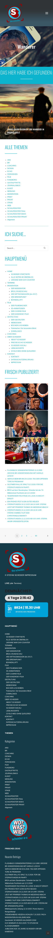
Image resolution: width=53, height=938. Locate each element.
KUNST (10, 188)
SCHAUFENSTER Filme (16, 211)
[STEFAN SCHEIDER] (14, 13)
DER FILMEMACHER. (19, 306)
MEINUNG (11, 191)
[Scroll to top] (48, 933)
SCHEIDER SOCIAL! (18, 345)
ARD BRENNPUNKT (18, 297)
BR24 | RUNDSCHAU (19, 291)
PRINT (9, 197)
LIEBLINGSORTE (17, 348)
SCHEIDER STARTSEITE (20, 274)
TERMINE (11, 283)
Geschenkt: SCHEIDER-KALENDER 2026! (20, 920)
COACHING (11, 166)
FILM (9, 177)
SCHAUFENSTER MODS (16, 214)
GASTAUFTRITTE (13, 183)
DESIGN (10, 168)
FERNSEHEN (12, 174)
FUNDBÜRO (12, 180)
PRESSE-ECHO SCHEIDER (21, 343)
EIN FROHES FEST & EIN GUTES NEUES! (23, 502)
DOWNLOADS (16, 331)
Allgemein (11, 220)
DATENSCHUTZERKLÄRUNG (22, 360)
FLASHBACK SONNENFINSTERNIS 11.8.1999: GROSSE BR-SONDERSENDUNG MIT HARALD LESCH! (25, 473)
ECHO (9, 171)
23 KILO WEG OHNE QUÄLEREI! (23, 351)
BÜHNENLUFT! (17, 300)
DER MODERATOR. (18, 288)
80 (36, 536)
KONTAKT (11, 354)
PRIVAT (10, 200)
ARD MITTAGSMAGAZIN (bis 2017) (24, 294)
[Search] (26, 248)
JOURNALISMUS (13, 186)
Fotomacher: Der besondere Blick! (23, 328)
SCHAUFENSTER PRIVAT (17, 217)
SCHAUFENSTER (14, 208)
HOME (9, 271)
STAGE (10, 203)
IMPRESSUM (16, 362)
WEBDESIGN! (16, 323)
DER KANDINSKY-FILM (20, 314)
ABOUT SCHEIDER (18, 340)
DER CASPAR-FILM (18, 311)
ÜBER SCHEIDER (14, 337)
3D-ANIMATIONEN (18, 308)
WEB (9, 205)
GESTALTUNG (12, 317)
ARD (9, 160)
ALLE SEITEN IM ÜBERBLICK (22, 277)
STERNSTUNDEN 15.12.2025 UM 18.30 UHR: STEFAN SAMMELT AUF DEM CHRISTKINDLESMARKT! (24, 513)
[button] (46, 13)
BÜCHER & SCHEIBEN (19, 325)
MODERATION (12, 194)
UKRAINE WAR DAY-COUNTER (23, 280)
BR (8, 163)
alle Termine (15, 583)
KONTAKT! (15, 357)
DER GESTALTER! (18, 320)
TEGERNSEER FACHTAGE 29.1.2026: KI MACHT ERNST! (26, 886)
